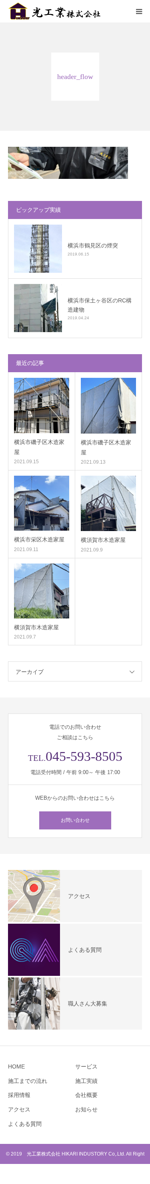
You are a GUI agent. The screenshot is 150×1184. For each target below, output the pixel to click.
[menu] (139, 11)
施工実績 (86, 1081)
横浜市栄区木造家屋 (39, 539)
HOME (16, 1066)
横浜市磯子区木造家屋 (39, 447)
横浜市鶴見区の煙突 (93, 245)
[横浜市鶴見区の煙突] (38, 249)
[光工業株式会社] (56, 11)
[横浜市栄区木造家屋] (41, 503)
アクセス (19, 1109)
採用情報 (19, 1095)
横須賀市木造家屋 (103, 540)
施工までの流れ (27, 1081)
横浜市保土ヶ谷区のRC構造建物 (100, 304)
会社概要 (86, 1095)
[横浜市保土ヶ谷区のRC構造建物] (38, 308)
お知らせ (86, 1109)
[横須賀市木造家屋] (108, 503)
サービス (86, 1066)
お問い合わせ (75, 820)
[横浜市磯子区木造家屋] (41, 405)
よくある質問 (25, 1124)
